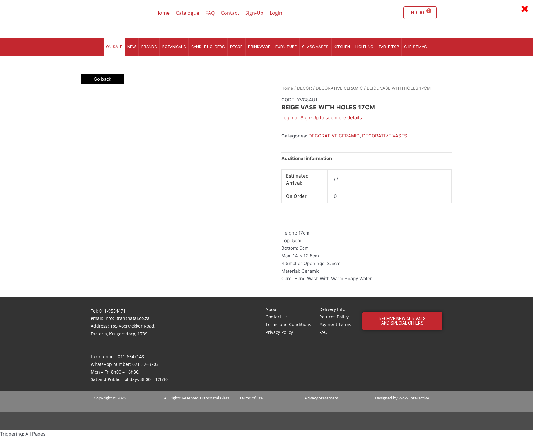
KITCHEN (342, 46)
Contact (230, 13)
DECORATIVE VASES (384, 136)
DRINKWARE (259, 46)
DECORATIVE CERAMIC (339, 88)
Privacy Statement (321, 398)
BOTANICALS (174, 46)
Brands (149, 46)
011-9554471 (112, 311)
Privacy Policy (279, 332)
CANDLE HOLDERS (208, 46)
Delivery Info (332, 309)
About (272, 309)
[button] (402, 321)
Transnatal (209, 398)
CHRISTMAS (415, 46)
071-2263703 (145, 364)
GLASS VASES (315, 46)
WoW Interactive (414, 398)
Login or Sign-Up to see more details (321, 118)
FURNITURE (286, 46)
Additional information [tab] (306, 158)
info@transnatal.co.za (127, 318)
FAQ (210, 13)
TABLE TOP (388, 46)
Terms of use (251, 398)
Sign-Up (254, 13)
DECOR (236, 46)
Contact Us (277, 317)
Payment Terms (335, 324)
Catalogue (187, 13)
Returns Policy (334, 317)
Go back (102, 79)
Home (162, 13)
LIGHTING (364, 46)
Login (276, 13)
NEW (131, 46)
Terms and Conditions (288, 324)
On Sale (114, 46)
